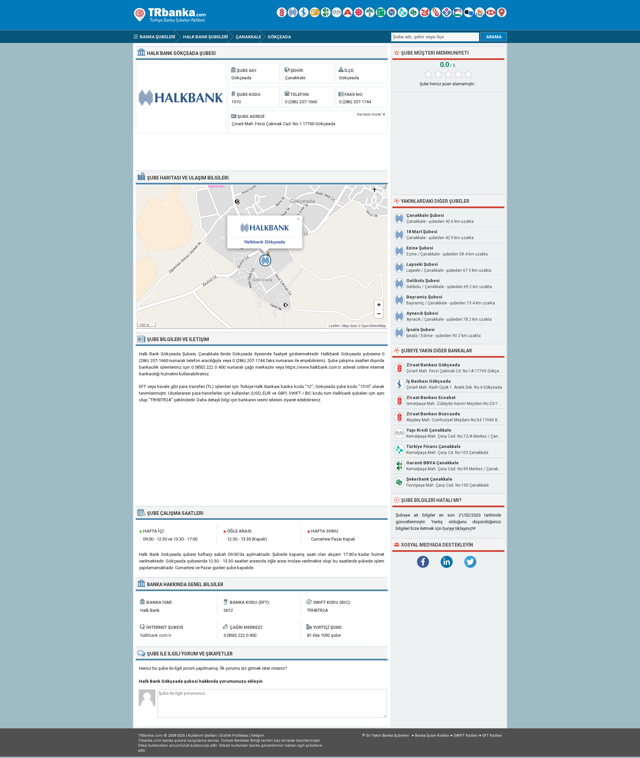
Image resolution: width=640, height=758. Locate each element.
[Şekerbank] (414, 15)
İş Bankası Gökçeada (428, 381)
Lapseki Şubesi (422, 264)
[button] (262, 257)
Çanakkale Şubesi (425, 215)
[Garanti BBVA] (326, 15)
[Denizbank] (359, 15)
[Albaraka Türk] (436, 15)
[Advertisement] (262, 152)
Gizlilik (234, 735)
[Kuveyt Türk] (370, 15)
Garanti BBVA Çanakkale (432, 462)
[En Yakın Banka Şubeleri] (502, 15)
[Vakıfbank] (315, 15)
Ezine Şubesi (419, 247)
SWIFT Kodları (466, 735)
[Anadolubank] (469, 15)
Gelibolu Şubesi (423, 280)
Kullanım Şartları (202, 735)
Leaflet (334, 325)
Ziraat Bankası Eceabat (430, 397)
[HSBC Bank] (491, 15)
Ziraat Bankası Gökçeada (433, 364)
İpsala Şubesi (420, 329)
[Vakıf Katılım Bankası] (447, 15)
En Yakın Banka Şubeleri (387, 735)
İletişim (257, 735)
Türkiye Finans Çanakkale (433, 446)
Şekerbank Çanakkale (429, 479)
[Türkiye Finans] (403, 15)
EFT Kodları (492, 735)
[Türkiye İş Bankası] (304, 15)
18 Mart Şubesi (421, 231)
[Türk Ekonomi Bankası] (381, 15)
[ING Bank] (480, 15)
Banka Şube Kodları (432, 735)
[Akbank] (348, 15)
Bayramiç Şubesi (424, 296)
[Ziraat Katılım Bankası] (425, 15)
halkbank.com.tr (155, 635)
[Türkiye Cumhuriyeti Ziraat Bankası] (282, 15)
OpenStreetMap (373, 325)
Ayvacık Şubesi (422, 313)
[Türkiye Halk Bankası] (293, 15)
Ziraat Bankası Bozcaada (433, 413)
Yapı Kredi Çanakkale (428, 430)
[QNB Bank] (392, 15)
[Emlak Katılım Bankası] (458, 15)
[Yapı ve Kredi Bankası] (337, 15)
